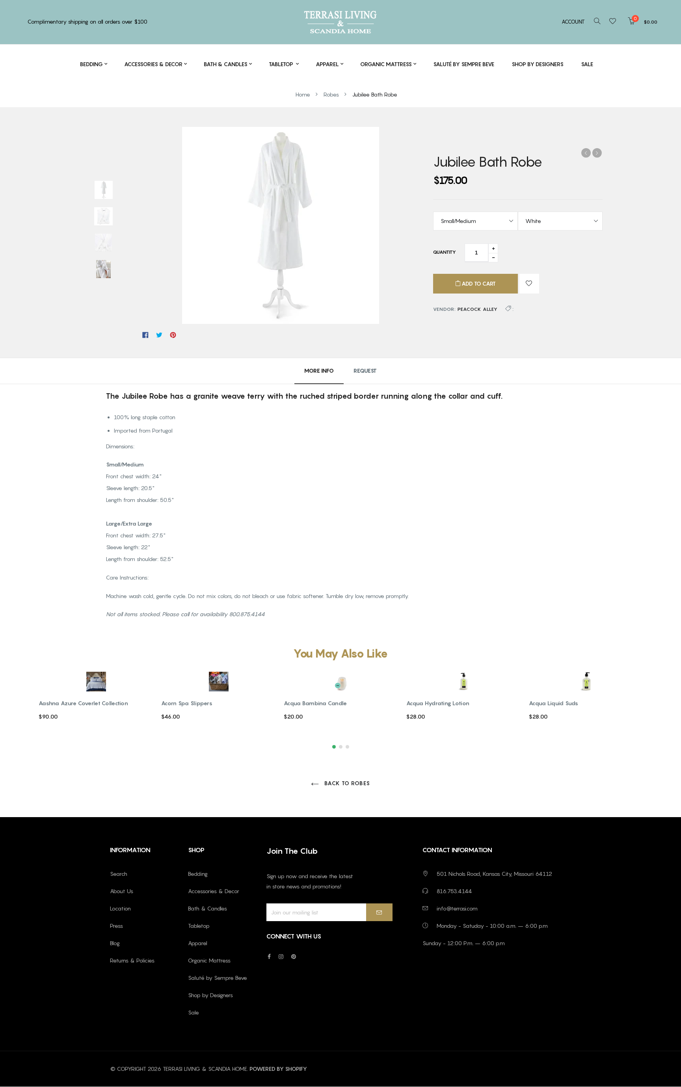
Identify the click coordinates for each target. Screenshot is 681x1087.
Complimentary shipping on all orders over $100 (87, 21)
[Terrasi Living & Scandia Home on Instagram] (281, 956)
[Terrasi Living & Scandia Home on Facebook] (269, 956)
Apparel (197, 943)
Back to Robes (346, 783)
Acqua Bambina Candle (315, 703)
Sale (193, 1012)
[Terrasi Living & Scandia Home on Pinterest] (293, 956)
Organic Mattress (209, 960)
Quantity (444, 252)
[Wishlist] (615, 21)
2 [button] (340, 747)
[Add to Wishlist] (529, 284)
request (365, 370)
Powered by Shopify (278, 1068)
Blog (115, 943)
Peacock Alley (478, 309)
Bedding (198, 873)
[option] (103, 191)
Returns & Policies (132, 960)
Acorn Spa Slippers (186, 703)
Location (120, 908)
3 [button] (347, 747)
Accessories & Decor (213, 891)
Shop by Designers (210, 995)
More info (319, 370)
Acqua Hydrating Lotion (437, 703)
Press (116, 925)
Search (118, 873)
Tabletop (199, 925)
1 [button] (334, 747)
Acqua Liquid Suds (554, 703)
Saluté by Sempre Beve (217, 977)
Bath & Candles (207, 908)
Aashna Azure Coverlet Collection (83, 703)
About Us (121, 891)
